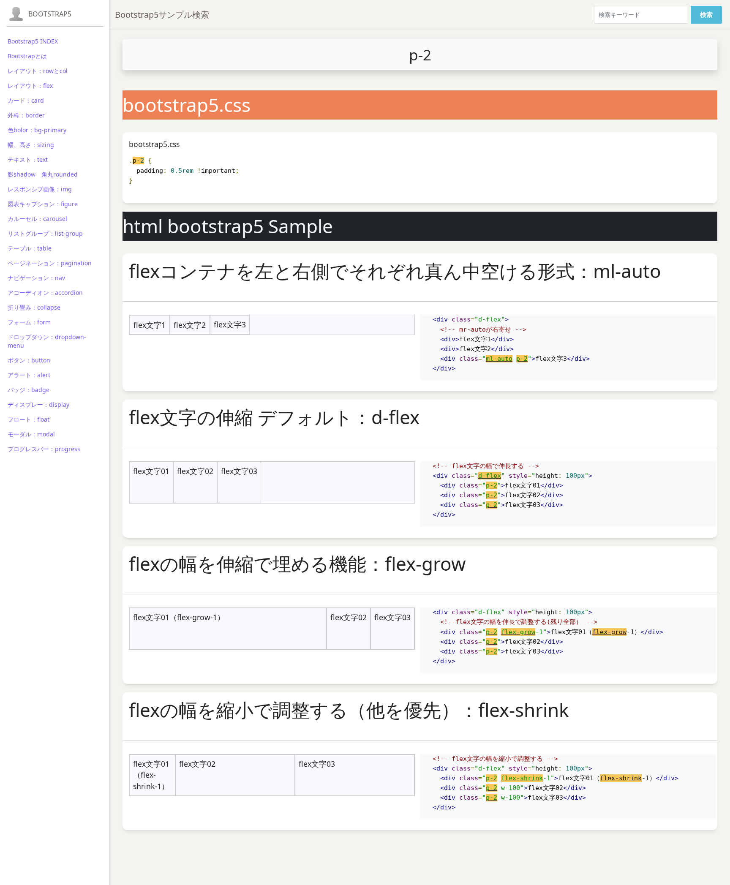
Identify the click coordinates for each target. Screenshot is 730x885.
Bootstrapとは (27, 56)
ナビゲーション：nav (36, 278)
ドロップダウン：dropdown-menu (47, 341)
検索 (706, 15)
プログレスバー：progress (44, 449)
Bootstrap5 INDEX (33, 41)
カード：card (26, 100)
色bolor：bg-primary (37, 130)
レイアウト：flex (30, 86)
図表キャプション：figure (43, 204)
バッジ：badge (28, 390)
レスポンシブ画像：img (40, 189)
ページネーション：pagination (50, 263)
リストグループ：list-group (45, 233)
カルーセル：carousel (37, 219)
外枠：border (26, 115)
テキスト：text (28, 159)
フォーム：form (29, 322)
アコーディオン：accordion (45, 293)
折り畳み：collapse (34, 307)
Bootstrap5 (49, 14)
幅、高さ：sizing (31, 145)
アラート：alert (29, 375)
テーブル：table (30, 248)
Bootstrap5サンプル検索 (162, 14)
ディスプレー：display (38, 404)
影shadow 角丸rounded (43, 174)
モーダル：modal (31, 434)
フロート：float (28, 419)
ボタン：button (29, 360)
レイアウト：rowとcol (38, 71)
